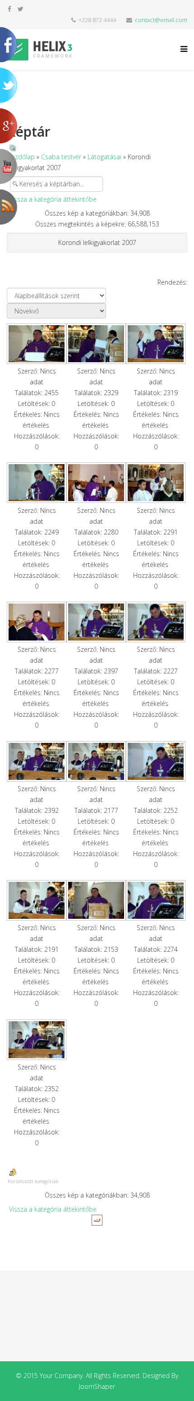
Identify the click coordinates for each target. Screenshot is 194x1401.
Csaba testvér (61, 156)
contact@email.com (161, 20)
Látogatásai (104, 156)
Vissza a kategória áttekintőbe (53, 199)
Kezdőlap (21, 156)
